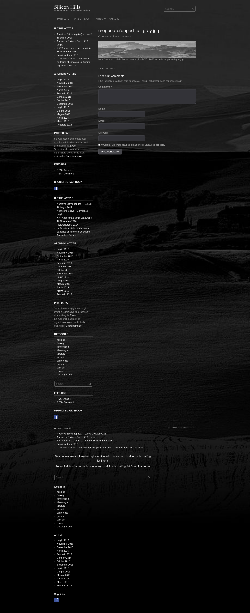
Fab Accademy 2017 (67, 55)
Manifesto (63, 19)
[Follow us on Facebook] (56, 188)
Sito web (103, 133)
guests (60, 364)
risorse (60, 371)
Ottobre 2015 (63, 100)
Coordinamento (74, 156)
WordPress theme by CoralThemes (182, 428)
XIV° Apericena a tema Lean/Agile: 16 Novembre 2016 (85, 440)
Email (101, 121)
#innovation (63, 347)
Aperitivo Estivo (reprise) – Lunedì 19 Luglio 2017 (82, 433)
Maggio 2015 (63, 114)
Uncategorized (64, 374)
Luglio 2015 (63, 107)
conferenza (62, 360)
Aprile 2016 (63, 90)
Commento (105, 87)
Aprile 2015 (63, 118)
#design (61, 343)
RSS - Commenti (65, 173)
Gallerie (114, 19)
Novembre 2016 (65, 83)
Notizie (77, 19)
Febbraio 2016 (64, 93)
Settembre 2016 (65, 86)
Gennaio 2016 (64, 97)
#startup (61, 354)
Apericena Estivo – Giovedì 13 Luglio (76, 437)
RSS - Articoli (64, 170)
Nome (101, 109)
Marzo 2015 (63, 121)
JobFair (61, 367)
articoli (60, 357)
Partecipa (100, 19)
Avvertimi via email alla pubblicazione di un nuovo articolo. (133, 145)
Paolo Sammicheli (125, 36)
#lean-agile (62, 350)
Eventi (87, 19)
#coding (61, 340)
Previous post (108, 68)
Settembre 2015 (65, 104)
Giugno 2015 (63, 111)
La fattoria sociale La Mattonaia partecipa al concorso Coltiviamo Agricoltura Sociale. (73, 62)
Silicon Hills (67, 6)
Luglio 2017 (63, 79)
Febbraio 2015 (64, 124)
